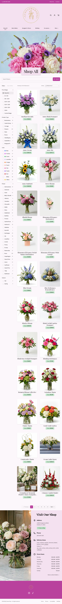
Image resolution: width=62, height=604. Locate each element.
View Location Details (53, 575)
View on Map (42, 528)
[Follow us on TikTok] (33, 593)
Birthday (37, 28)
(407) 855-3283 (6, 2)
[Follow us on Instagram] (29, 593)
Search (57, 79)
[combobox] (52, 86)
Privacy (46, 601)
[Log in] (54, 15)
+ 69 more (39, 550)
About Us (52, 2)
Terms (42, 601)
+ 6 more (46, 544)
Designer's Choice (26, 28)
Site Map (58, 601)
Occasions (46, 28)
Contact (57, 2)
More (56, 28)
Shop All (5, 28)
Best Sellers (15, 28)
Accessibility (52, 601)
